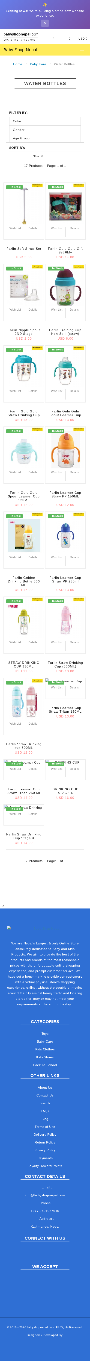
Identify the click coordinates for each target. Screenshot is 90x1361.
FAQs (45, 1111)
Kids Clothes (45, 1049)
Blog (45, 1119)
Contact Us (45, 1095)
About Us (45, 1087)
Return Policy (45, 1142)
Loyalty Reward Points (45, 1166)
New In (38, 156)
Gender (19, 130)
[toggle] (82, 49)
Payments (45, 1158)
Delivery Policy (45, 1134)
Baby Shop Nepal (20, 49)
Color (17, 121)
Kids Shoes (45, 1057)
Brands (45, 1103)
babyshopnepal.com (40, 1327)
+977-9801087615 (45, 1211)
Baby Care (45, 1041)
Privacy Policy (45, 1150)
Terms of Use (45, 1127)
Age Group (21, 138)
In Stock (16, 186)
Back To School (45, 1065)
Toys (45, 1033)
